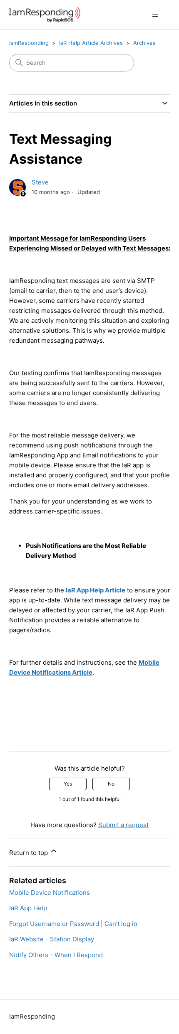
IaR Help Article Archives (91, 42)
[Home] (44, 14)
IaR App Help (28, 908)
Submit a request (123, 825)
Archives (144, 42)
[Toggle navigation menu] (155, 15)
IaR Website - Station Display (51, 939)
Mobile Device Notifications (49, 892)
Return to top (29, 853)
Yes (68, 784)
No (111, 784)
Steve (40, 182)
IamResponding (29, 42)
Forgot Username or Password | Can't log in (73, 924)
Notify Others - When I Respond (56, 955)
